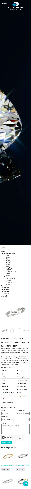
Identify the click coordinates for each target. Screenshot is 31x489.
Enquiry (3, 423)
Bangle (6, 295)
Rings (3, 251)
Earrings (6, 287)
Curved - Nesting (12, 396)
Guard (8, 273)
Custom (8, 284)
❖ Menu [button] (4, 3)
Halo (7, 255)
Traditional (9, 280)
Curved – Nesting (11, 271)
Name (3, 410)
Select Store (4, 417)
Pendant (6, 289)
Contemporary (10, 282)
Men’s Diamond (10, 278)
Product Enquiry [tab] (8, 403)
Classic (8, 257)
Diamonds (4, 296)
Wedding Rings (8, 268)
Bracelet (6, 293)
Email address (21, 410)
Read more (5, 469)
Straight (8, 264)
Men (5, 277)
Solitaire (8, 259)
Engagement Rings (9, 253)
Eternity (8, 266)
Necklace (6, 291)
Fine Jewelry (4, 286)
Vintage (8, 262)
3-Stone (8, 260)
